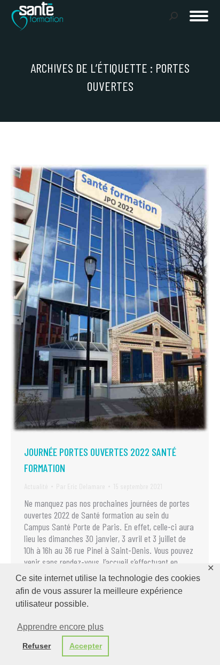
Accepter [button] (85, 645)
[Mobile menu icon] (198, 16)
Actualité (36, 486)
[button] (53, 15)
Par (80, 486)
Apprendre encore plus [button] (60, 626)
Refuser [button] (36, 645)
